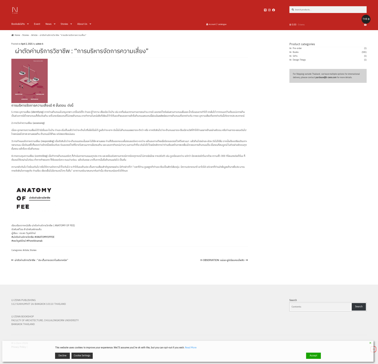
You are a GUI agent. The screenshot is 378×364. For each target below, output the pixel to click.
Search (293, 300)
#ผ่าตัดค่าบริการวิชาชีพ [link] (22, 237)
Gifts (295, 56)
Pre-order (297, 48)
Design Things (299, 60)
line (264, 9)
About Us (82, 24)
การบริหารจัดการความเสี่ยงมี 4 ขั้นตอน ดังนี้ (42, 105)
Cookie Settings (82, 356)
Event (37, 24)
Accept (313, 356)
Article (34, 35)
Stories (64, 24)
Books (296, 52)
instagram (268, 9)
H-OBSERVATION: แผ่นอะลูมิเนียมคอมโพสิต (222, 260)
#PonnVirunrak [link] (34, 241)
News (48, 24)
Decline (62, 356)
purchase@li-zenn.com (326, 77)
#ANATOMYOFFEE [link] (44, 237)
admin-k (39, 44)
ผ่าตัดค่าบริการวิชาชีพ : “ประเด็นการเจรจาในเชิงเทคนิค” (41, 260)
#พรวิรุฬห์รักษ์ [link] (18, 241)
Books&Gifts (18, 24)
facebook (272, 9)
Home (17, 35)
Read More (191, 348)
